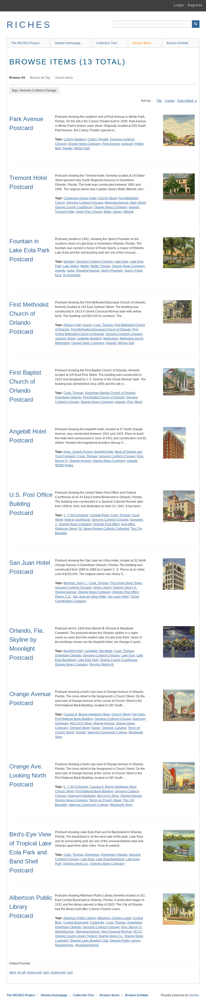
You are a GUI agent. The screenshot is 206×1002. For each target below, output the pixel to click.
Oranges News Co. (76, 863)
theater (68, 148)
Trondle (80, 732)
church (87, 325)
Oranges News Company (107, 863)
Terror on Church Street (105, 800)
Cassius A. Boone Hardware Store (87, 714)
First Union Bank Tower (126, 583)
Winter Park (82, 148)
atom (12, 972)
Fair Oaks (138, 714)
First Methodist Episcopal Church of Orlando (101, 329)
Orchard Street (80, 728)
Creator (170, 100)
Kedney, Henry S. (125, 587)
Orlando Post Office (106, 524)
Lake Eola (121, 261)
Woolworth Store (121, 805)
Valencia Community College (107, 732)
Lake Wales (71, 266)
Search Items (64, 77)
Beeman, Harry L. (75, 583)
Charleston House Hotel (80, 198)
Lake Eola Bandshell (110, 859)
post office (128, 524)
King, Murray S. (131, 927)
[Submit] (195, 24)
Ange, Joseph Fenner (78, 452)
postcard (127, 144)
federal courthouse (77, 519)
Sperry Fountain (112, 270)
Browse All (17, 77)
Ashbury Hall (72, 325)
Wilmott (128, 211)
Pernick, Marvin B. (101, 664)
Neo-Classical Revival (116, 931)
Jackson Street (65, 338)
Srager (95, 728)
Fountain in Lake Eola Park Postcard (29, 250)
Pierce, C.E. (63, 596)
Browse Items (142, 43)
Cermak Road (99, 515)
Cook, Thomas (103, 325)
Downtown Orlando (68, 397)
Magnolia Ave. (64, 931)
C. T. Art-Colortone (76, 515)
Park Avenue (111, 144)
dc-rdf (21, 972)
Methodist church (131, 338)
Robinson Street (66, 528)
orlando (134, 207)
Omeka (194, 995)
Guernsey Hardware (82, 796)
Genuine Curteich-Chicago (85, 202)
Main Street (138, 202)
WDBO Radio (64, 465)
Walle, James (113, 211)
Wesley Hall (126, 343)
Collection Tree (106, 43)
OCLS (137, 931)
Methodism (110, 338)
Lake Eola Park (87, 660)
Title (159, 100)
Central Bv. (97, 922)
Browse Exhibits (177, 43)
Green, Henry (102, 587)
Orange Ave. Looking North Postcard (27, 775)
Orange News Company (84, 144)
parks (71, 270)
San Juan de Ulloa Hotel (89, 596)
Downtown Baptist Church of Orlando (110, 393)
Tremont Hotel (64, 211)
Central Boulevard (75, 922)
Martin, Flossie (100, 266)
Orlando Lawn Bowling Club (89, 940)
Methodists (62, 343)
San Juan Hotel (118, 596)
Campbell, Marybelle (98, 651)
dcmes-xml (34, 972)
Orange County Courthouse (74, 207)
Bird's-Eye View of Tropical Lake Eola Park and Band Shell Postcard (30, 852)
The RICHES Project (25, 43)
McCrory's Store (81, 723)
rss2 (70, 972)
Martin (84, 266)
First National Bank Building (74, 719)
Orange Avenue (80, 461)
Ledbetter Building (89, 338)
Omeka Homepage (68, 43)
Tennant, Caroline (114, 728)
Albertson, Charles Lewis (114, 918)
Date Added (185, 100)
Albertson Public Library (79, 918)
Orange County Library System (76, 936)
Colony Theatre (98, 139)
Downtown (92, 854)
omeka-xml (58, 972)
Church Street (107, 198)
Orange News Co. (110, 936)
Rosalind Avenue (87, 270)
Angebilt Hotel (103, 452)
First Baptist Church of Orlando (104, 397)
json (46, 972)
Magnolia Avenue (117, 202)
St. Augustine (72, 275)
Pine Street (134, 402)
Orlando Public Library (125, 940)
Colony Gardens (75, 139)
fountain (69, 261)
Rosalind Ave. (64, 945)
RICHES (29, 25)
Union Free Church (89, 211)
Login (179, 5)
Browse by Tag (40, 77)
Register (195, 5)
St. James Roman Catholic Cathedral (104, 528)
